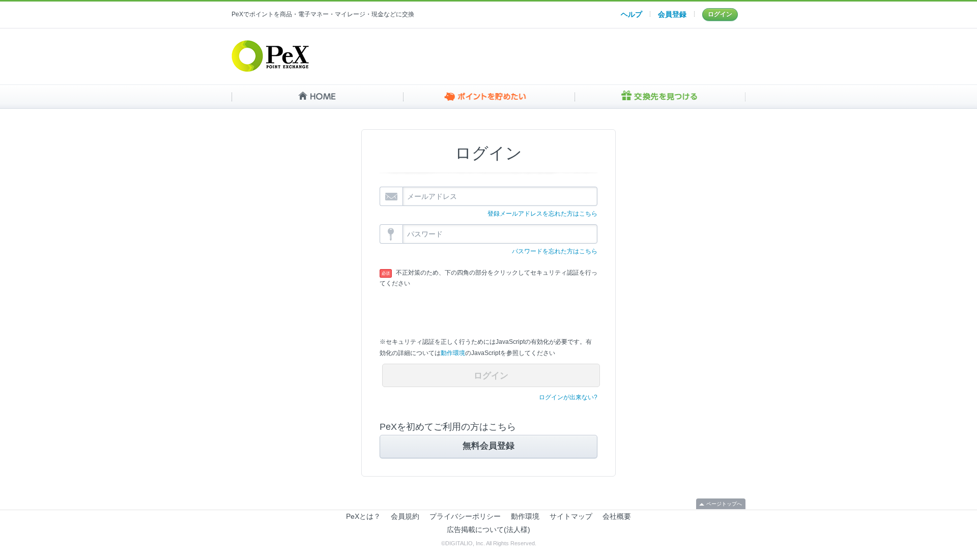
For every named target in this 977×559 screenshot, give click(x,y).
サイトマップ (571, 516)
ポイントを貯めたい (488, 96)
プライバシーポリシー (465, 516)
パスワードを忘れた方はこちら (554, 251)
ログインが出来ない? (568, 397)
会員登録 (672, 14)
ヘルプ (631, 14)
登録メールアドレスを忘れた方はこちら (542, 213)
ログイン (720, 14)
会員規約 (405, 516)
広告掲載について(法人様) (488, 529)
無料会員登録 (488, 446)
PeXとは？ (363, 516)
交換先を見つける (659, 96)
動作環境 (453, 353)
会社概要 (616, 516)
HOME (317, 96)
